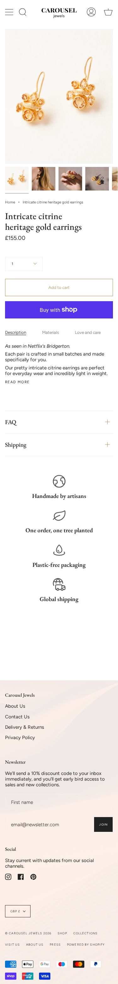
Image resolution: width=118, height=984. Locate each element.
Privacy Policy (20, 737)
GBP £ (15, 911)
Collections (85, 933)
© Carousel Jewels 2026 (28, 933)
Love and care (88, 332)
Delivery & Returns (24, 727)
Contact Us (17, 717)
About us (34, 944)
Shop (62, 933)
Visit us (12, 944)
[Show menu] (9, 12)
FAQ (10, 422)
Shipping (15, 445)
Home (10, 202)
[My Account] (91, 12)
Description (15, 332)
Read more (17, 382)
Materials (50, 332)
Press (55, 944)
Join (103, 824)
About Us (15, 706)
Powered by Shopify (86, 944)
